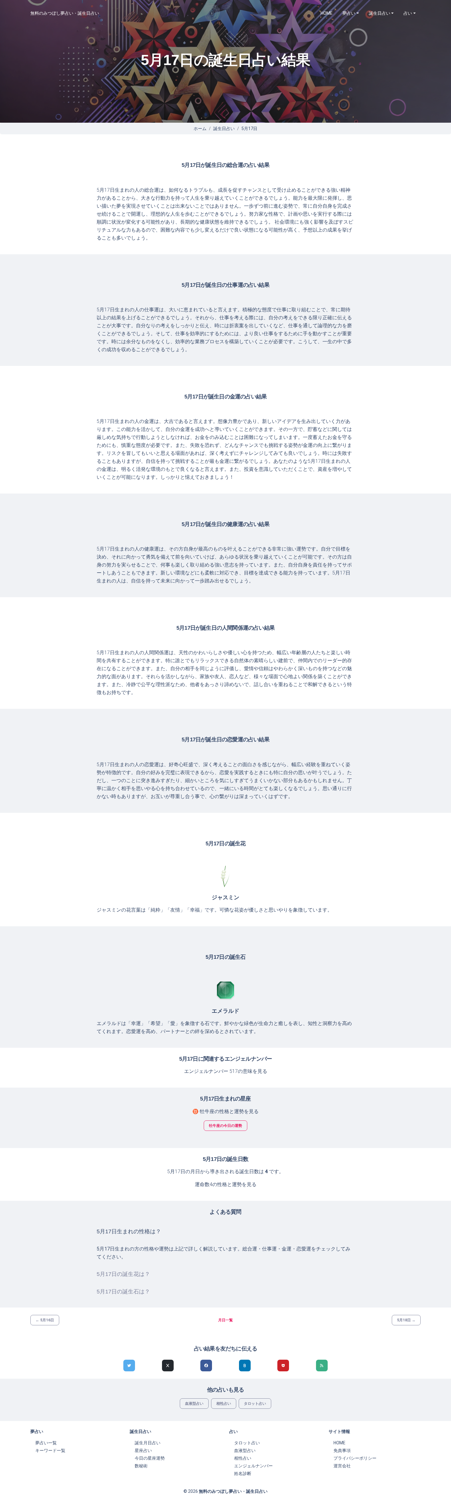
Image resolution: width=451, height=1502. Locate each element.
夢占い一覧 (46, 1442)
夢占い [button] (348, 13)
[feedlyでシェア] (322, 1365)
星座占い (143, 1450)
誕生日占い (224, 128)
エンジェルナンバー (253, 1465)
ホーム (200, 128)
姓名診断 (242, 1473)
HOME (327, 13)
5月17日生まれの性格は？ (129, 1231)
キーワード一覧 (50, 1450)
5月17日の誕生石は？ (123, 1292)
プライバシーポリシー (354, 1458)
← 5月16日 (45, 1320)
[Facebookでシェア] (206, 1365)
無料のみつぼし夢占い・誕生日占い (64, 13)
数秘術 (141, 1465)
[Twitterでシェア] (129, 1365)
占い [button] (407, 13)
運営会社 (342, 1465)
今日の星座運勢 (150, 1458)
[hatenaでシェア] (245, 1365)
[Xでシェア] (168, 1365)
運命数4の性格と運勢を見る (225, 1184)
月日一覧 (225, 1320)
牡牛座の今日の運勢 (225, 1126)
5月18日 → (406, 1320)
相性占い (223, 1403)
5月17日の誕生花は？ (123, 1274)
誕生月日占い (147, 1442)
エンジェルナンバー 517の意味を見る (225, 1071)
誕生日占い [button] (379, 13)
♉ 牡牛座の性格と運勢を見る (225, 1111)
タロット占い (255, 1403)
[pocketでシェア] (283, 1365)
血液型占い (194, 1403)
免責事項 (342, 1450)
